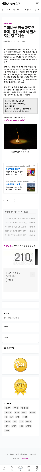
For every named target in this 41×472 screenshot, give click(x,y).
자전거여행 (8, 412)
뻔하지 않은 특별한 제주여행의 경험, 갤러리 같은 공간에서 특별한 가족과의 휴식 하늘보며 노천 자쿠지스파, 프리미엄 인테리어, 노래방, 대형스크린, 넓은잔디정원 (14, 173)
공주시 (7, 426)
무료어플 (29, 426)
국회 (15, 421)
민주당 (17, 412)
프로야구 (29, 421)
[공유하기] (10, 200)
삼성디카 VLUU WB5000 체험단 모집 (15, 223)
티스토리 (8, 408)
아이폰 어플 (25, 408)
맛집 (21, 421)
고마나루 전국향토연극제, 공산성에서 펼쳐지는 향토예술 (19, 31)
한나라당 (8, 421)
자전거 (16, 408)
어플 (18, 417)
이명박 (15, 426)
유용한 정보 (7, 23)
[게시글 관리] (12, 200)
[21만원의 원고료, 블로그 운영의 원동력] (18, 264)
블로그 (24, 412)
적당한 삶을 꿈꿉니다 (12, 276)
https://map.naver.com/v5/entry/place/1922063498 (18, 166)
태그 (8, 9)
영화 (12, 417)
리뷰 (21, 426)
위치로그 (28, 9)
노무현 (7, 430)
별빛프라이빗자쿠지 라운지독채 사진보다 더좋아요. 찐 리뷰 (14, 169)
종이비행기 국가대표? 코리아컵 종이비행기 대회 (17, 235)
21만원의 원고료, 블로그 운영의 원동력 (15, 219)
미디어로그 (17, 9)
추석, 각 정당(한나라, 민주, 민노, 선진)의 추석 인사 (18, 227)
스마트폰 (32, 412)
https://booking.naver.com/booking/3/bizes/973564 (18, 181)
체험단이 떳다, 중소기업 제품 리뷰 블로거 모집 (17, 231)
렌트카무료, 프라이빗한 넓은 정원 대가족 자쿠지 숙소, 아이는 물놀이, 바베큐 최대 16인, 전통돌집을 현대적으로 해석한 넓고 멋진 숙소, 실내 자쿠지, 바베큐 (14, 188)
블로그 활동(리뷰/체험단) (11, 318)
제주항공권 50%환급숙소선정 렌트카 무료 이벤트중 (14, 184)
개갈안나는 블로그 (11, 3)
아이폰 (25, 417)
